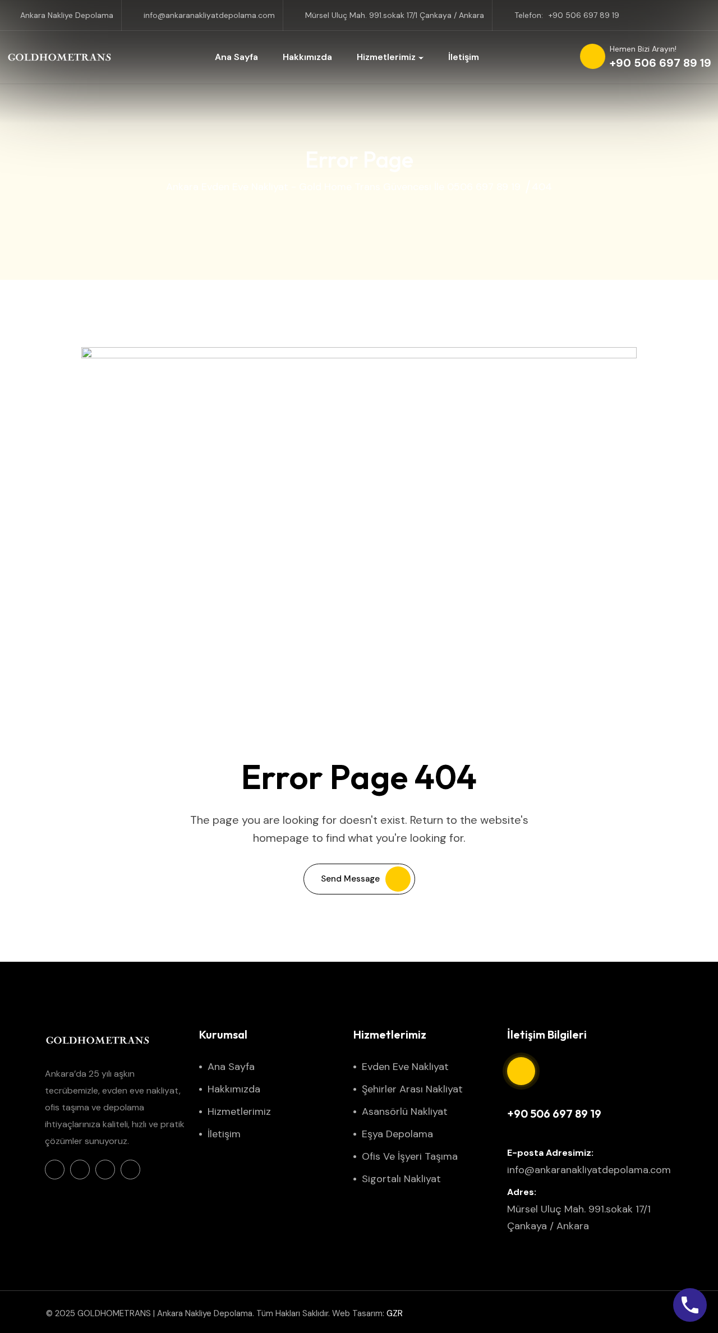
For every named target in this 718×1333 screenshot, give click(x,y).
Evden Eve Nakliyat (405, 1066)
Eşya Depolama (397, 1134)
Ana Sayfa (236, 57)
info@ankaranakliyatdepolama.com (209, 15)
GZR (394, 1313)
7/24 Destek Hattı (540, 1095)
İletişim (463, 57)
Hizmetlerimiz (386, 57)
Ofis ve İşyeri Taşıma (410, 1156)
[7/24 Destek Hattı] (521, 1071)
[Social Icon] (55, 1169)
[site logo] (60, 57)
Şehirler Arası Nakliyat (412, 1089)
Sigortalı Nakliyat (401, 1179)
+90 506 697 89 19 (584, 15)
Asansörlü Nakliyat (405, 1111)
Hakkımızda (307, 57)
